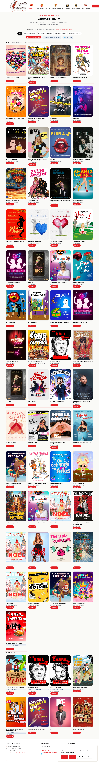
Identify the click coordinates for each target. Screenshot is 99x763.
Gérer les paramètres (84, 757)
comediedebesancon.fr (47, 754)
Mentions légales (10, 752)
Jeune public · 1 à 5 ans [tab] (60, 33)
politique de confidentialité (67, 752)
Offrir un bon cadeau (60, 29)
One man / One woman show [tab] (45, 33)
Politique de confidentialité (21, 752)
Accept (64, 757)
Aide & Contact (86, 8)
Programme (31, 8)
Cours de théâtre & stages (56, 8)
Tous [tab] (20, 33)
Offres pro (67, 8)
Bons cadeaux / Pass (42, 8)
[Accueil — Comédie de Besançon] (18, 6)
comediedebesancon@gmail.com (49, 752)
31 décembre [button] (67, 37)
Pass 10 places (69, 29)
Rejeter (73, 757)
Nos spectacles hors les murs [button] (51, 37)
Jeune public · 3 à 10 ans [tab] (74, 33)
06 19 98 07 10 (45, 750)
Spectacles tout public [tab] (29, 33)
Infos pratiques (76, 8)
